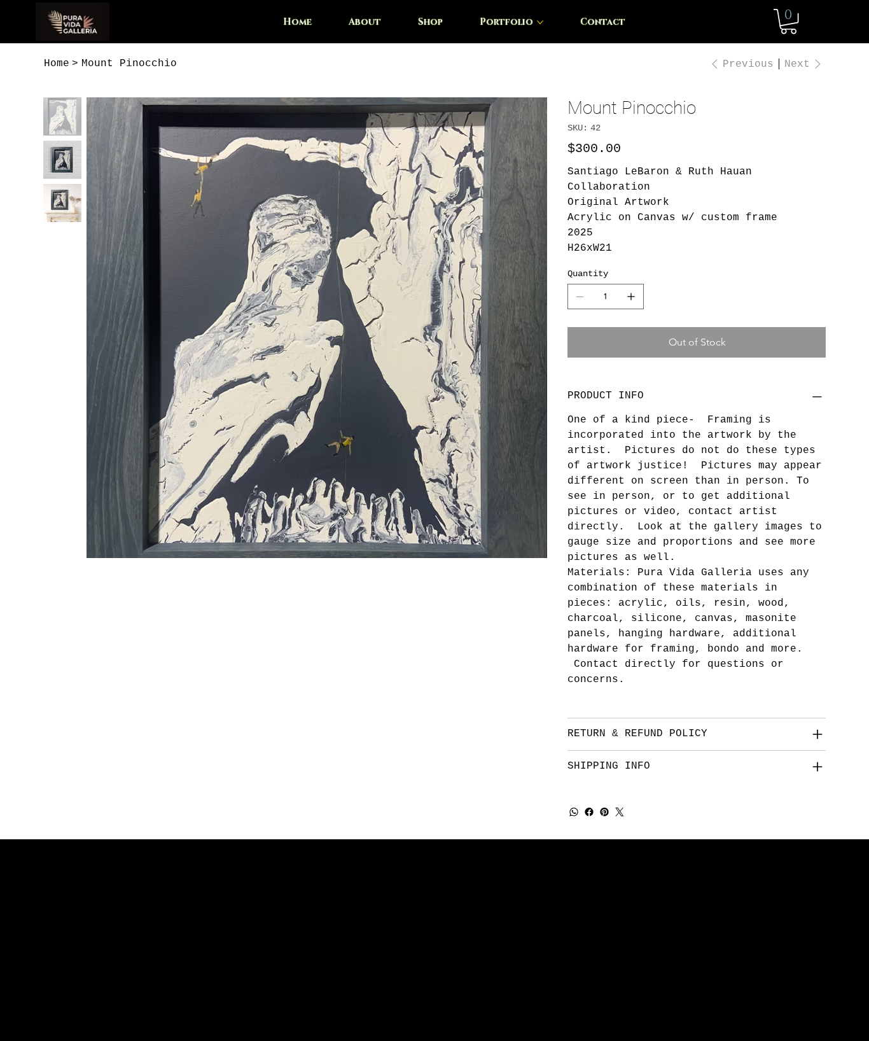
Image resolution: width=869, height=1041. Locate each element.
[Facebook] (589, 812)
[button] (788, 21)
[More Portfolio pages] (540, 22)
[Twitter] (619, 812)
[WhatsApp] (573, 812)
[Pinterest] (604, 812)
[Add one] (631, 296)
